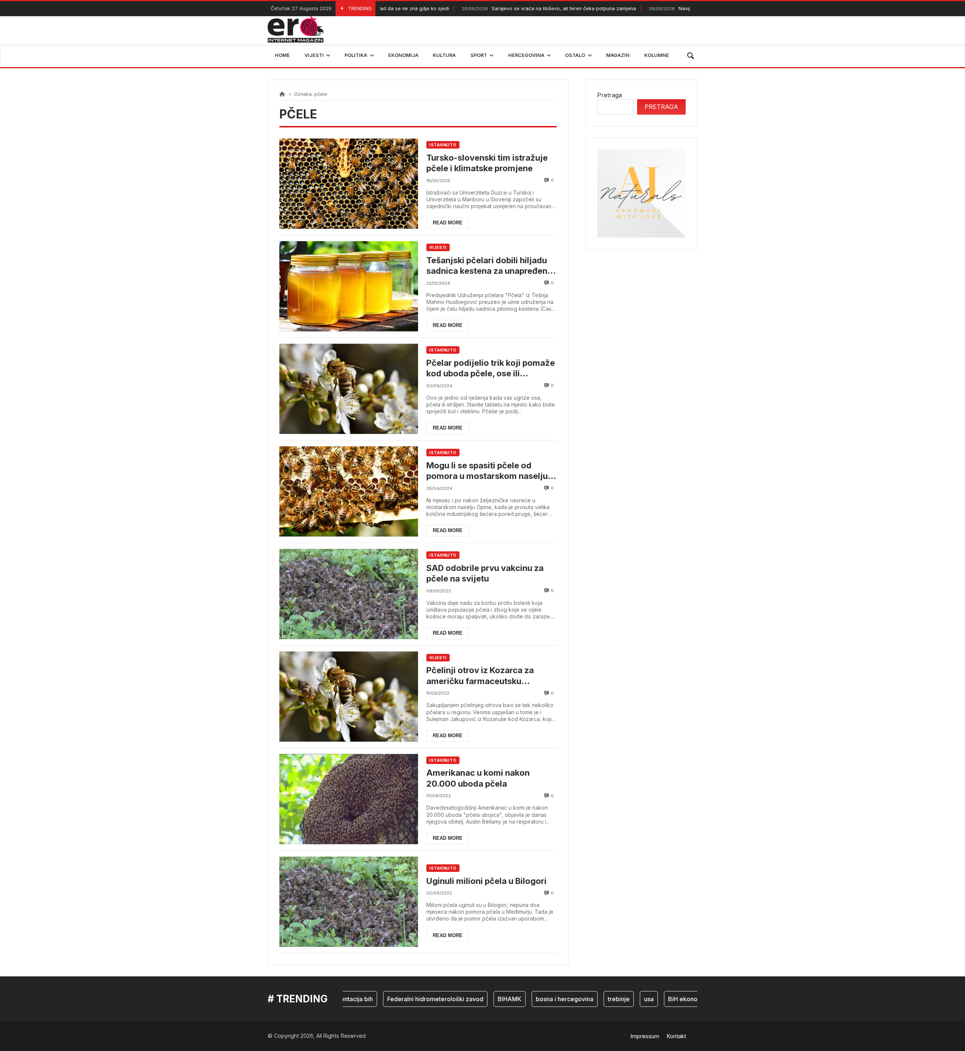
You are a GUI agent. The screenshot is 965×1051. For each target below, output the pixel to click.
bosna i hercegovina (539, 999)
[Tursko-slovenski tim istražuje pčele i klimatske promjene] (348, 184)
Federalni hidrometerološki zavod (410, 999)
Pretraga (609, 95)
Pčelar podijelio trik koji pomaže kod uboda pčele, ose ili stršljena (490, 368)
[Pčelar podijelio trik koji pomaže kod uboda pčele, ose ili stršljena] (348, 389)
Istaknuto (442, 145)
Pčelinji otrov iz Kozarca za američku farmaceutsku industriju (480, 675)
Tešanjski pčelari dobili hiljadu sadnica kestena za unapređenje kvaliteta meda (490, 265)
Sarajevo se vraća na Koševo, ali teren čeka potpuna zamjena (520, 8)
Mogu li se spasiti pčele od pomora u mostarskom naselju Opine (487, 471)
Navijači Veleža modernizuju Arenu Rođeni (683, 8)
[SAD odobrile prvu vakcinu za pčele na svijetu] (348, 594)
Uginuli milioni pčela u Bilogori (486, 881)
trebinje (593, 999)
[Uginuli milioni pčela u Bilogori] (348, 902)
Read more (448, 223)
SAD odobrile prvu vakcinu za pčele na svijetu (485, 573)
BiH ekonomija (663, 999)
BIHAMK (484, 999)
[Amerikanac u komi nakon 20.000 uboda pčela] (348, 799)
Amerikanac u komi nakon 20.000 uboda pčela (478, 778)
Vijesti (438, 247)
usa (623, 999)
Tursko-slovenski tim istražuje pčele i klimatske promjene (487, 163)
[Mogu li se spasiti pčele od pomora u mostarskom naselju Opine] (348, 491)
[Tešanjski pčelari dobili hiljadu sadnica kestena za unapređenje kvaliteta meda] (348, 286)
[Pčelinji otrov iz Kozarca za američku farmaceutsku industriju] (348, 697)
